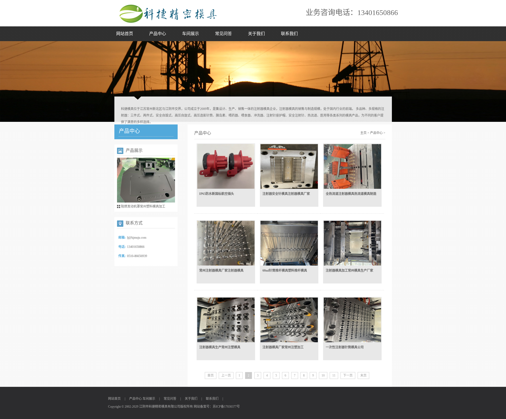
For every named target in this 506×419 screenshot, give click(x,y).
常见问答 (223, 33)
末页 (363, 375)
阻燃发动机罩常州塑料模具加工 (143, 206)
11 (333, 375)
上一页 (226, 375)
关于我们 (256, 33)
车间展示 (190, 33)
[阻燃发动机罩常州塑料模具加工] (146, 181)
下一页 (348, 375)
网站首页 (124, 33)
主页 (363, 133)
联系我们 (289, 33)
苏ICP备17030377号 (226, 406)
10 (323, 375)
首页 (210, 375)
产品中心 (157, 33)
